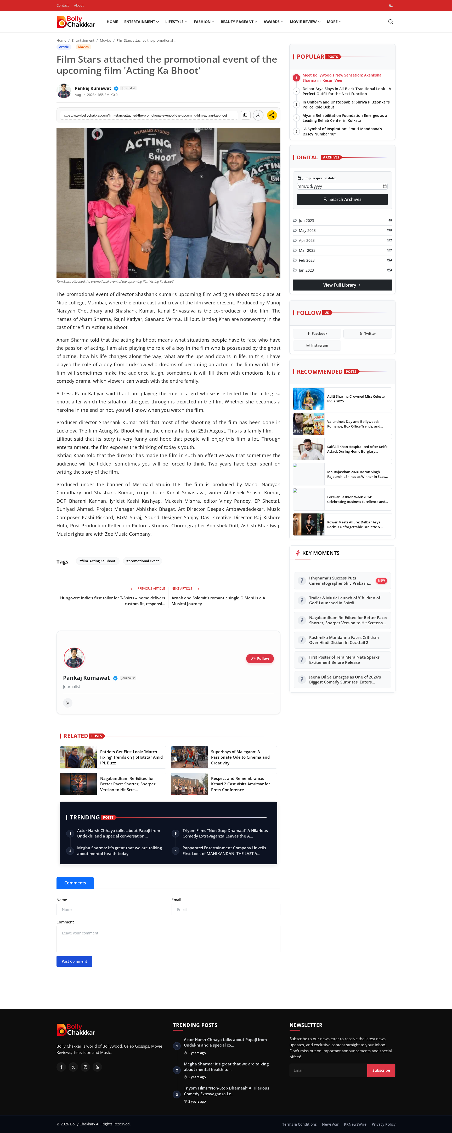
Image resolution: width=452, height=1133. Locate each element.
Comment (65, 921)
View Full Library (342, 285)
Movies (105, 40)
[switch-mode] (392, 5)
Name (61, 899)
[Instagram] (85, 1067)
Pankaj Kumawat (86, 678)
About (79, 5)
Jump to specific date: (316, 178)
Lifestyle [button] (174, 21)
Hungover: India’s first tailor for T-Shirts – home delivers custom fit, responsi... (112, 600)
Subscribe (381, 1070)
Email (176, 899)
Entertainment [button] (139, 21)
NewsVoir (330, 1124)
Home (112, 21)
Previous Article (151, 588)
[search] (391, 21)
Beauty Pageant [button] (237, 21)
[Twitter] (73, 1067)
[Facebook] (61, 1067)
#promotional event (142, 561)
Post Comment (74, 961)
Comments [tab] (75, 883)
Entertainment (83, 40)
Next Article (182, 588)
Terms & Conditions (299, 1124)
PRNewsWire (355, 1124)
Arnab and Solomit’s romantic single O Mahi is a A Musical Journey (218, 600)
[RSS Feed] (67, 703)
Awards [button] (272, 21)
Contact (62, 5)
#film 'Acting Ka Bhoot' (98, 561)
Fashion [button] (202, 21)
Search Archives (342, 199)
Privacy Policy (384, 1124)
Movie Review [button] (303, 21)
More (332, 21)
